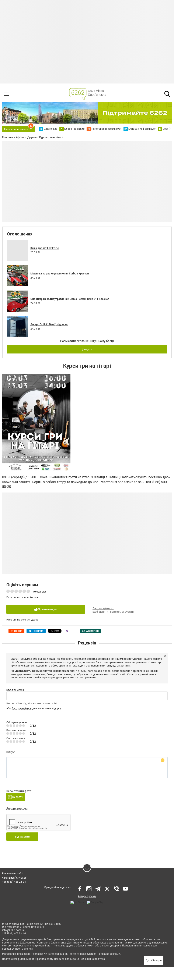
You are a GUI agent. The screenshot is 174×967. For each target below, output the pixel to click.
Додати (87, 349)
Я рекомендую (47, 609)
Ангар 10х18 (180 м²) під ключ (49, 324)
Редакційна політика (92, 958)
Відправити (22, 836)
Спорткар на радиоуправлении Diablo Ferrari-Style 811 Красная (69, 299)
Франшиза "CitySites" (14, 877)
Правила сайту (44, 958)
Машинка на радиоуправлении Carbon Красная (59, 273)
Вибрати (17, 797)
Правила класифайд (66, 958)
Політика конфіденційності (18, 958)
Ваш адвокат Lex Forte (44, 248)
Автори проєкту (87, 896)
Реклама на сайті (12, 873)
